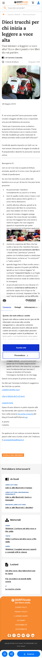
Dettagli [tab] (18, 307)
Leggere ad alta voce (11, 389)
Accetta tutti (21, 348)
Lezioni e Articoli (14, 14)
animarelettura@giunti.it (13, 440)
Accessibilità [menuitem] (21, 629)
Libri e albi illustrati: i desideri (19, 507)
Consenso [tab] (7, 307)
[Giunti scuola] (21, 600)
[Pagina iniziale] (3, 14)
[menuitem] (9, 635)
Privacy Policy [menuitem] (21, 612)
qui (26, 417)
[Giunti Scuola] (21, 3)
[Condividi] (11, 654)
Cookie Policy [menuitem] (21, 607)
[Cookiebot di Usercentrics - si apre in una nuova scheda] (27, 300)
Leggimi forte (7, 403)
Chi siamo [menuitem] (21, 620)
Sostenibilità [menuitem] (21, 625)
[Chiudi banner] (38, 300)
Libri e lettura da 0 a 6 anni (13, 396)
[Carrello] (33, 2)
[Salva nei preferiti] (4, 654)
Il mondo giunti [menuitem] (21, 616)
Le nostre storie (13, 589)
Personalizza (19, 355)
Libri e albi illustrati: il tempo (18, 487)
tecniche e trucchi (26, 414)
